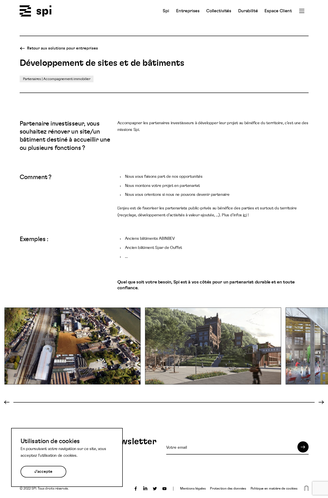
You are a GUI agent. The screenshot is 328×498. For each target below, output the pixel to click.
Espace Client (278, 11)
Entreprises (187, 11)
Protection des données (228, 488)
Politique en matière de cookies (274, 488)
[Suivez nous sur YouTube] (164, 489)
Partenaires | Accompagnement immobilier (56, 79)
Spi (166, 11)
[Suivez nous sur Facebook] (136, 489)
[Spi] (36, 11)
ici (245, 215)
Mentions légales (193, 488)
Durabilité (248, 11)
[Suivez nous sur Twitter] (155, 489)
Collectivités (218, 11)
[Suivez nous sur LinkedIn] (145, 489)
